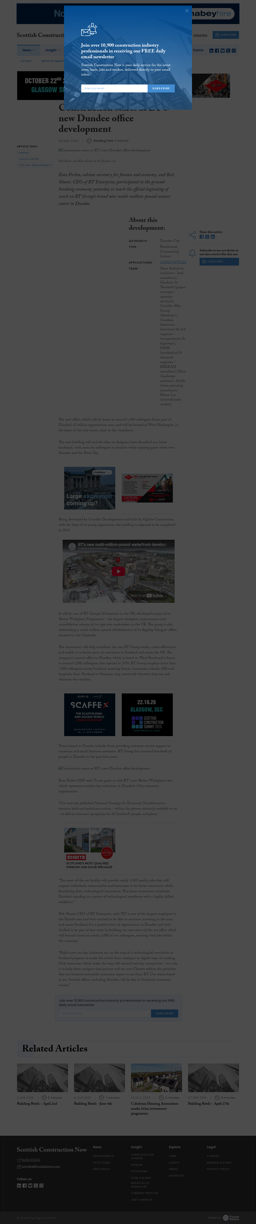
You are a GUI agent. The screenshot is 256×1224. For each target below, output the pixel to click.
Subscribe (161, 88)
